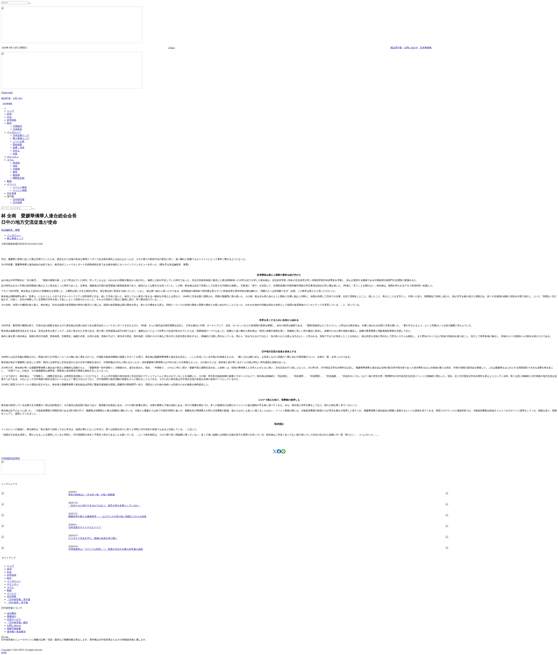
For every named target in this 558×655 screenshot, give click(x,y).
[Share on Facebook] (279, 453)
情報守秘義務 (14, 628)
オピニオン (13, 156)
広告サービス (14, 619)
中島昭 (16, 169)
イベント (11, 184)
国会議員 (17, 144)
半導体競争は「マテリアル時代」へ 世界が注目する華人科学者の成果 (105, 549)
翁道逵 (16, 163)
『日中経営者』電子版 (18, 599)
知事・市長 (18, 147)
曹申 (15, 172)
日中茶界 (11, 193)
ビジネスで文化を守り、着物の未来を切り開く (92, 538)
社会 (9, 117)
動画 (9, 181)
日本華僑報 (425, 47)
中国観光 (17, 126)
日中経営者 (18, 199)
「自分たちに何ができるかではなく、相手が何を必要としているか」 (104, 505)
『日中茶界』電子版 (17, 602)
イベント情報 (20, 190)
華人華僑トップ (21, 138)
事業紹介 (11, 616)
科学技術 (11, 120)
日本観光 (17, 129)
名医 (15, 153)
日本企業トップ (21, 135)
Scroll (4, 652)
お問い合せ (17, 98)
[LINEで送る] (283, 453)
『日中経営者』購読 (17, 622)
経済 (9, 114)
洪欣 (15, 166)
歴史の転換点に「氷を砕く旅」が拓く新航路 (91, 494)
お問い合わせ (410, 47)
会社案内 (11, 613)
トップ (10, 111)
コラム (10, 160)
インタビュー (14, 132)
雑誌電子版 (396, 47)
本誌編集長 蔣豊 (10, 230)
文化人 (16, 150)
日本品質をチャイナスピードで (84, 527)
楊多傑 (16, 175)
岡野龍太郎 (18, 178)
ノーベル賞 (18, 141)
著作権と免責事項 (16, 631)
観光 (9, 123)
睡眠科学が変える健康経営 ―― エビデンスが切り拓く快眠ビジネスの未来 (107, 516)
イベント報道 (20, 187)
